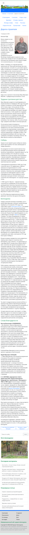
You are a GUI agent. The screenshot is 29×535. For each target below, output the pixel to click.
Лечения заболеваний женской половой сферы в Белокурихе (12, 506)
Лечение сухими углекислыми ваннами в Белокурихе (13, 495)
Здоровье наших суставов (9, 503)
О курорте (19, 513)
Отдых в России (7, 25)
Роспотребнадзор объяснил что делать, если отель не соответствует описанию (14, 474)
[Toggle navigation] (3, 3)
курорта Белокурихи (14, 388)
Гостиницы (5, 517)
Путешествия (16, 25)
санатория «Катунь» (16, 206)
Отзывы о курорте (18, 20)
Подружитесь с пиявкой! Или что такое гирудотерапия (12, 499)
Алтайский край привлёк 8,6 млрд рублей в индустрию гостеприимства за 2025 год (13, 483)
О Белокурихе (6, 17)
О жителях (14, 17)
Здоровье (8, 20)
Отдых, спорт (23, 17)
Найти (25, 434)
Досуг (17, 515)
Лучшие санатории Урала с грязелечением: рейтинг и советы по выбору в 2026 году (13, 470)
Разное (24, 25)
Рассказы (22, 23)
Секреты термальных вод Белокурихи (12, 491)
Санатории (5, 513)
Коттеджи (4, 519)
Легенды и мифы (8, 23)
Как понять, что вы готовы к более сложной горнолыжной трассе (13, 465)
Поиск (18, 519)
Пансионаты (5, 515)
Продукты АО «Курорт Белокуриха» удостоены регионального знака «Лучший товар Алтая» (14, 479)
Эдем (16, 214)
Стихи (16, 23)
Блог (17, 517)
